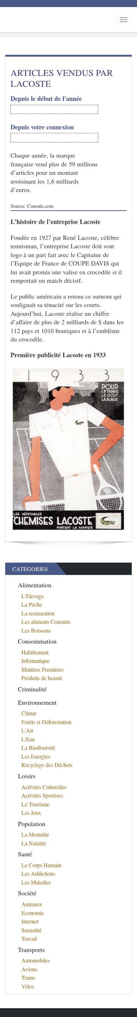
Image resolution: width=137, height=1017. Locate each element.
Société (27, 893)
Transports (31, 949)
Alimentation (34, 585)
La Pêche (31, 604)
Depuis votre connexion (42, 127)
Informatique (35, 660)
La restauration (37, 613)
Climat (28, 713)
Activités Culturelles (43, 787)
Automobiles (35, 960)
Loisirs (26, 776)
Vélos (27, 986)
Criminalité (32, 689)
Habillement (34, 652)
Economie (32, 912)
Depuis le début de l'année (46, 98)
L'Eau (28, 739)
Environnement (37, 702)
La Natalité (33, 843)
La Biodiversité (38, 747)
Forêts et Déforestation (46, 721)
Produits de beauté (41, 678)
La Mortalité (35, 834)
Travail (29, 938)
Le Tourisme (35, 804)
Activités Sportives (42, 795)
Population (31, 823)
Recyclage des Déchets (46, 764)
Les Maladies (36, 882)
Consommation (37, 641)
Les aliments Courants (46, 621)
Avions (29, 969)
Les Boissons (36, 630)
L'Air (27, 730)
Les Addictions (38, 873)
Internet (29, 921)
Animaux (31, 904)
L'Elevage (32, 596)
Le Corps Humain (41, 865)
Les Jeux (31, 812)
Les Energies (35, 756)
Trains (28, 977)
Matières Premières (42, 669)
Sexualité (31, 930)
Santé (25, 854)
